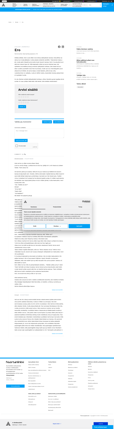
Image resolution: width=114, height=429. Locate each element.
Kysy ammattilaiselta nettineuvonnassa (37, 370)
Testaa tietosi (91, 388)
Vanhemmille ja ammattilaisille (77, 5)
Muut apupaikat (31, 380)
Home (10, 22)
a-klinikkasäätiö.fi (91, 1)
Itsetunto (70, 373)
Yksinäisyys (70, 370)
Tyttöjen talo (81, 75)
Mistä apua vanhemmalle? (54, 404)
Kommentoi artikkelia (20, 127)
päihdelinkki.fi (66, 1)
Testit (49, 364)
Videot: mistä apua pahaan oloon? (36, 386)
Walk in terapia (31, 367)
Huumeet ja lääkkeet (93, 372)
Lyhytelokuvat (31, 389)
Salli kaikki (79, 226)
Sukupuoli (30, 401)
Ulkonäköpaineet (32, 404)
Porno (89, 377)
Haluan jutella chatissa (33, 364)
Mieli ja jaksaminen (35, 5)
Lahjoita (4, 1)
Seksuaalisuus (31, 399)
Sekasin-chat (106, 5)
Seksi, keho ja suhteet (64, 5)
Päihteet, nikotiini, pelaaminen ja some (49, 5)
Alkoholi (90, 366)
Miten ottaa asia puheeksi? (54, 401)
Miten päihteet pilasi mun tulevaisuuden (85, 61)
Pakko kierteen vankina (85, 49)
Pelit (49, 370)
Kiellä (34, 226)
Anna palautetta (15, 386)
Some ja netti (91, 380)
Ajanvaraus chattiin (52, 396)
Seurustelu (26, 46)
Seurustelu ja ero (32, 396)
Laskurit (50, 367)
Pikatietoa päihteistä (93, 383)
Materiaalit (50, 410)
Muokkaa (56, 226)
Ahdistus (70, 364)
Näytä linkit (56, 423)
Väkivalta (70, 378)
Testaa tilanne (25, 5)
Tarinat (16, 22)
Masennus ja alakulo (73, 367)
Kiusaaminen (71, 375)
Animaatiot (90, 386)
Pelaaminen (70, 384)
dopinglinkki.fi (55, 1)
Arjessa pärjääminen (73, 387)
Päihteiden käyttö (72, 381)
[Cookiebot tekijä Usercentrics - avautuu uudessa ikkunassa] (83, 202)
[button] (102, 427)
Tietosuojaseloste (84, 415)
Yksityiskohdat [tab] (57, 207)
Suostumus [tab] (34, 207)
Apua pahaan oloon (15, 5)
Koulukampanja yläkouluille (54, 407)
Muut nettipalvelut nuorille (34, 383)
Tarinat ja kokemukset (33, 373)
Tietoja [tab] (80, 207)
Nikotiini (90, 369)
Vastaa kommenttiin (57, 289)
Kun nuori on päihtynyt (53, 399)
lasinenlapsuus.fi (78, 1)
